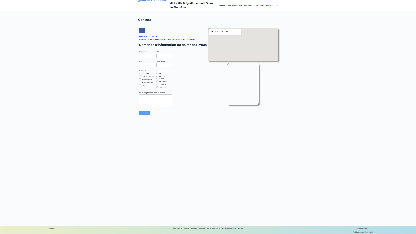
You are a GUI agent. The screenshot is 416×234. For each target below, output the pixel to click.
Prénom (143, 52)
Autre (143, 85)
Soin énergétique (147, 82)
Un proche (162, 84)
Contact (269, 5)
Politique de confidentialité (363, 232)
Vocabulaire (52, 228)
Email (142, 61)
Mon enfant (163, 81)
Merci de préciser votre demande (152, 93)
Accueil (222, 5)
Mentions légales (363, 228)
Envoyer (144, 113)
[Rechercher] (277, 5)
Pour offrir (162, 87)
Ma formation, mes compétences (240, 5)
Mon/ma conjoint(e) (160, 77)
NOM (159, 52)
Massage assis (146, 79)
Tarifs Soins (259, 5)
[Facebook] (142, 30)
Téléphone (160, 61)
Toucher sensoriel (147, 76)
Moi (160, 73)
